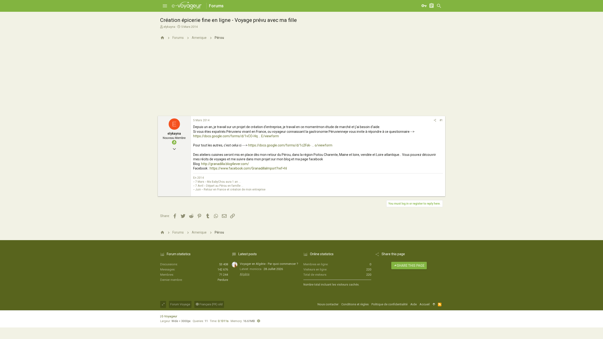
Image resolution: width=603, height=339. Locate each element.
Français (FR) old (211, 304)
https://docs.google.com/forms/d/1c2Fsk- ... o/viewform (290, 145)
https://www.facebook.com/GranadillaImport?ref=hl (248, 168)
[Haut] (433, 304)
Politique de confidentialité (389, 304)
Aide (413, 304)
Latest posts (247, 254)
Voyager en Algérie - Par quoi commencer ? (269, 264)
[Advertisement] (301, 81)
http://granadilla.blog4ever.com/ (225, 164)
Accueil (425, 304)
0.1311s (223, 321)
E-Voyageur (169, 316)
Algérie (244, 274)
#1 (441, 120)
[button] (165, 6)
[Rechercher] (439, 6)
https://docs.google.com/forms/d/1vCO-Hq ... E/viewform (236, 136)
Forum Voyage (180, 304)
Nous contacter (328, 304)
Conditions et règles (355, 304)
